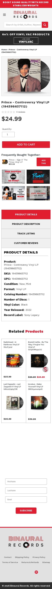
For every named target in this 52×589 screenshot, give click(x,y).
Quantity (7, 129)
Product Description (26, 224)
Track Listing (26, 233)
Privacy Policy (39, 557)
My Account (44, 14)
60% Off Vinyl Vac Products (26, 34)
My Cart (48, 14)
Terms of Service (10, 562)
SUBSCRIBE (26, 510)
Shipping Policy (22, 557)
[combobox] (26, 25)
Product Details (26, 214)
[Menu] (4, 14)
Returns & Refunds (30, 562)
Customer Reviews (26, 243)
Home (4, 50)
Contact (8, 557)
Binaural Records (19, 585)
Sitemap (46, 562)
